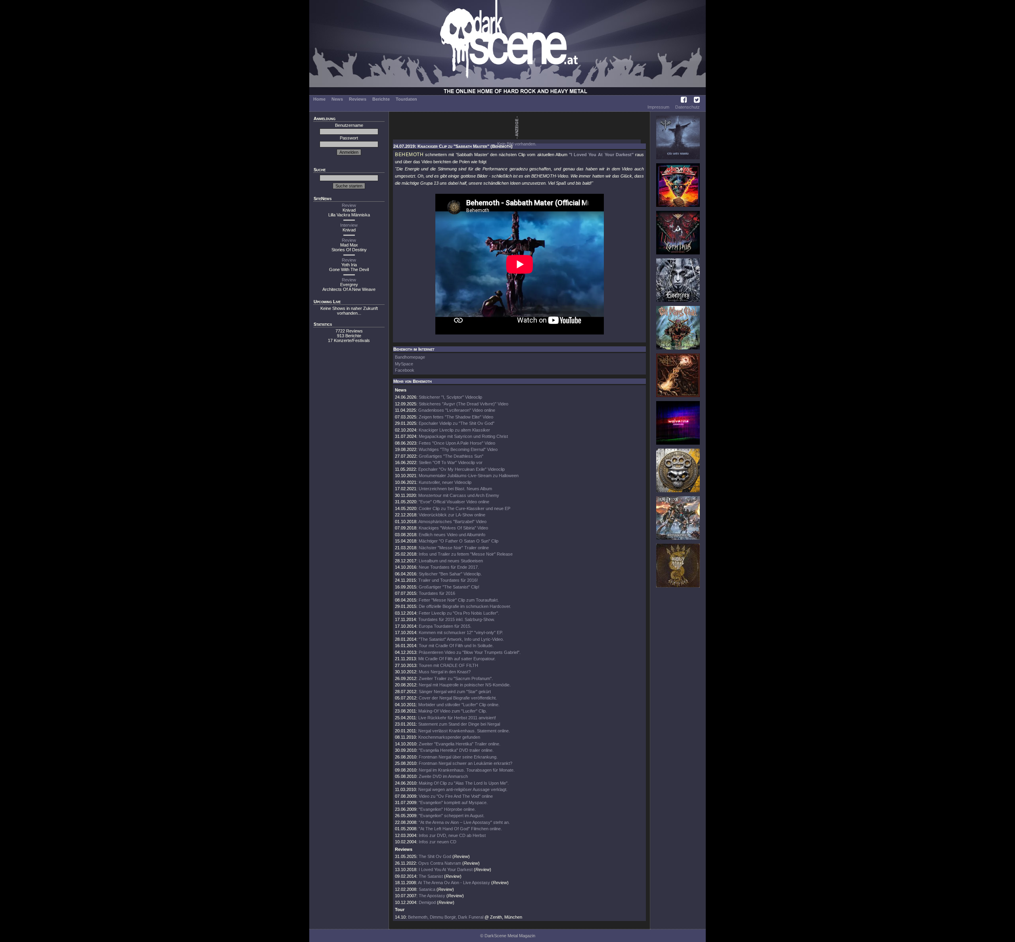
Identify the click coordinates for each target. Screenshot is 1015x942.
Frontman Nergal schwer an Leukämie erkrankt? (465, 763)
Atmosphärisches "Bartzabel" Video (452, 521)
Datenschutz (687, 107)
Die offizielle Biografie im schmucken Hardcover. (465, 606)
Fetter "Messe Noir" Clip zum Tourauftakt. (459, 600)
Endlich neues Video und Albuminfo (452, 534)
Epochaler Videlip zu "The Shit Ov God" (456, 423)
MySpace (404, 363)
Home (319, 99)
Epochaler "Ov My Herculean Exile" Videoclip (461, 469)
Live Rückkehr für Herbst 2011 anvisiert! (457, 717)
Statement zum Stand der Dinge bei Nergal (459, 724)
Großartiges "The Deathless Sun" (451, 456)
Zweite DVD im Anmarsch (443, 776)
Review (349, 205)
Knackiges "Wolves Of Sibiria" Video (453, 527)
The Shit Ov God (435, 856)
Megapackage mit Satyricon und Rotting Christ (463, 436)
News (337, 99)
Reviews (357, 99)
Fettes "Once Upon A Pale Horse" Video (457, 443)
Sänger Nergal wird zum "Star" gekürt (455, 691)
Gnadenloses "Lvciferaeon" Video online (456, 410)
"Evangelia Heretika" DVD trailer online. (456, 750)
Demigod (427, 902)
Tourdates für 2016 (437, 593)
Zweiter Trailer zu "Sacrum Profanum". (456, 678)
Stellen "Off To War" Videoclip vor (451, 462)
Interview (349, 225)
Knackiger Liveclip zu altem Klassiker (454, 430)
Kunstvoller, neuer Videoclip (445, 482)
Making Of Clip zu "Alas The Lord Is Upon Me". (464, 783)
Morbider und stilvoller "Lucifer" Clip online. (459, 704)
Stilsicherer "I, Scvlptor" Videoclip (450, 397)
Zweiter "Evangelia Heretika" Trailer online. (459, 743)
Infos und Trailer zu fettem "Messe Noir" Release (466, 554)
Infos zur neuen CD (437, 841)
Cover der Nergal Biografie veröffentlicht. (458, 698)
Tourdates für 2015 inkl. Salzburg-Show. (456, 619)
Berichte (381, 99)
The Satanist (431, 876)
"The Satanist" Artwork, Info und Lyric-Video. (461, 639)
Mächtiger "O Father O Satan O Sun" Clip (458, 541)
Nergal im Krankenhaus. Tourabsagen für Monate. (467, 770)
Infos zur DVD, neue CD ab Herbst (452, 835)
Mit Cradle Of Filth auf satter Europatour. (457, 658)
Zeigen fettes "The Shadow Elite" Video (456, 417)
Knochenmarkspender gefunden (449, 737)
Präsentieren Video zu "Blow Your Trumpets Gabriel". (470, 652)
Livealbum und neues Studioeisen (451, 560)
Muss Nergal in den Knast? (445, 671)
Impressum (658, 107)
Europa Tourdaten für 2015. (445, 626)
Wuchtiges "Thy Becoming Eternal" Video (458, 449)
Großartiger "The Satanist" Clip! (449, 587)
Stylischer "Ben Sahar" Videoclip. (450, 573)
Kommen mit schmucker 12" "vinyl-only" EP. (461, 632)
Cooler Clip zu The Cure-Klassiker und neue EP (464, 508)
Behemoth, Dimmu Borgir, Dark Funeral (445, 917)
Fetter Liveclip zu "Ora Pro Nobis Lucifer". (459, 613)
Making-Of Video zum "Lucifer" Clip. (452, 711)
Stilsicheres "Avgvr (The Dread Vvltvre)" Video (463, 403)
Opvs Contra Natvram (439, 863)
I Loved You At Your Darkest (446, 869)
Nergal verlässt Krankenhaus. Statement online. (464, 730)
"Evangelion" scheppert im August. (452, 815)
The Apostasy (432, 895)
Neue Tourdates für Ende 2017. (449, 567)
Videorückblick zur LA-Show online (452, 514)
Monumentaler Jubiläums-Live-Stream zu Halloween (469, 475)
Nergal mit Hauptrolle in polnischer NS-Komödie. (465, 684)
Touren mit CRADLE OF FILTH (448, 665)
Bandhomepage (410, 357)
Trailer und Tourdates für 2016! (448, 580)
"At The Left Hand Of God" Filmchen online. (460, 828)
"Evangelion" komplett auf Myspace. (453, 802)
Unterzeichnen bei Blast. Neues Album (455, 488)
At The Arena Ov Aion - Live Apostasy (454, 882)
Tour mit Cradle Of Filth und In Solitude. (456, 645)
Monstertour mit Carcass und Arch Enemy (458, 495)
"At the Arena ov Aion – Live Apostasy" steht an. (464, 822)
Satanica (427, 889)
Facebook (404, 370)
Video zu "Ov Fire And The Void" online (456, 796)
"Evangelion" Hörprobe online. (447, 809)
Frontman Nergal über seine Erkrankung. (458, 757)
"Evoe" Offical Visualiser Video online (454, 501)
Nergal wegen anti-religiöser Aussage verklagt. (463, 789)
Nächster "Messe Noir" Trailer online (454, 547)
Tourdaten (406, 99)
